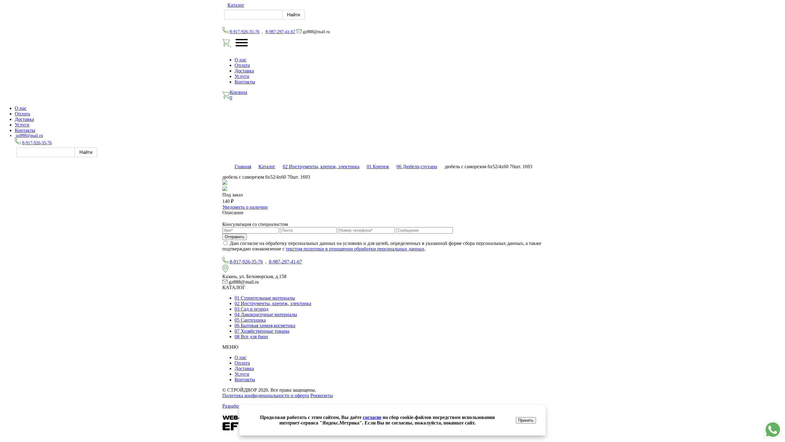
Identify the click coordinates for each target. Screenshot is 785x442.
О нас (241, 59)
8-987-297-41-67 (280, 31)
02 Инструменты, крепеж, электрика (321, 166)
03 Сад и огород (251, 309)
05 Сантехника (250, 320)
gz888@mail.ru (29, 135)
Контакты (245, 81)
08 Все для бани (251, 336)
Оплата (242, 65)
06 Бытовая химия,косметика (265, 325)
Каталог (236, 5)
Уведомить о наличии (245, 207)
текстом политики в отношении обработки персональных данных (355, 248)
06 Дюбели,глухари (416, 166)
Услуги (242, 76)
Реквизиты (321, 395)
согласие (372, 417)
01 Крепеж (378, 166)
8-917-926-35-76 (244, 31)
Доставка (244, 70)
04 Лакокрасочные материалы (266, 314)
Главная (243, 166)
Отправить (234, 237)
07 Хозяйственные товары (262, 331)
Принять (526, 420)
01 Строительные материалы (265, 297)
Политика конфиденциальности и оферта (265, 395)
